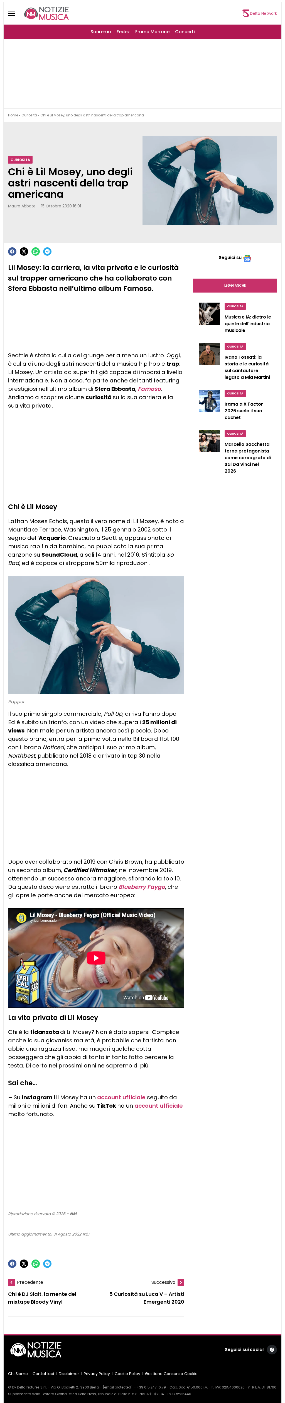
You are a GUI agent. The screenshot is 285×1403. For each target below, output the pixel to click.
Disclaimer (69, 1373)
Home (13, 115)
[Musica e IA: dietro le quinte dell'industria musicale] (209, 319)
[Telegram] (47, 251)
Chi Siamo (18, 1373)
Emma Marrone (152, 31)
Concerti (185, 31)
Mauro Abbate (22, 206)
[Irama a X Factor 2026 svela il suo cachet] (209, 406)
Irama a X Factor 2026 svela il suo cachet (244, 411)
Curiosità (29, 115)
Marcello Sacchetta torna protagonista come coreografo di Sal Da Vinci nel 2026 (248, 457)
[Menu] (14, 13)
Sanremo (100, 31)
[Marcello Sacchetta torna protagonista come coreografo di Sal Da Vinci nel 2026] (209, 453)
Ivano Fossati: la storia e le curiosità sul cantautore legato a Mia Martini (247, 367)
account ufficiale (121, 1097)
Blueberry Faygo (142, 887)
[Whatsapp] (35, 251)
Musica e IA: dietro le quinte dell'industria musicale (248, 324)
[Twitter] (24, 251)
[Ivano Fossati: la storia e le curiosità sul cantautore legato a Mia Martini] (209, 363)
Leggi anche (235, 285)
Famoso (149, 389)
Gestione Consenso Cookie (171, 1373)
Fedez (123, 31)
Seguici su (230, 257)
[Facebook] (12, 251)
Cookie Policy (127, 1373)
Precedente (30, 1282)
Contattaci (43, 1373)
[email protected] (118, 1387)
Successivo (163, 1282)
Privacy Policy (97, 1373)
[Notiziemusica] (46, 13)
